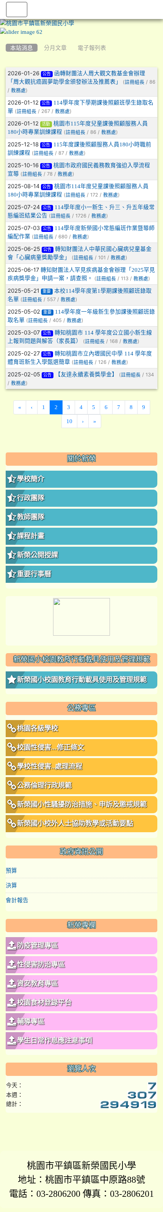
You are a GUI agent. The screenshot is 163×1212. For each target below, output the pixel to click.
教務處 (18, 90)
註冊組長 (134, 81)
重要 (46, 291)
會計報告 (17, 900)
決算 (11, 885)
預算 (11, 870)
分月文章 (55, 48)
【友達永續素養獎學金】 (86, 374)
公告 (46, 74)
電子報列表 (92, 48)
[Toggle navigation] (16, 9)
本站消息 (21, 48)
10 (69, 421)
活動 (46, 124)
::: (7, 39)
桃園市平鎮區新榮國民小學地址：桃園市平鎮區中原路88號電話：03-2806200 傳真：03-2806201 (81, 1179)
